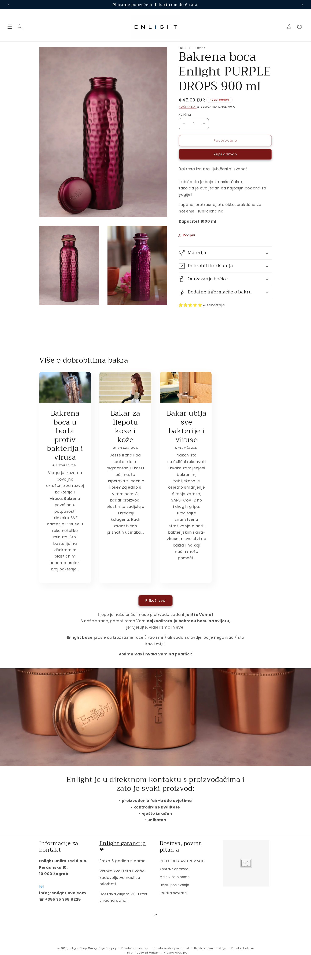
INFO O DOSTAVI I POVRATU (182, 861)
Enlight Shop (78, 948)
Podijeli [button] (189, 235)
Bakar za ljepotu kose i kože (125, 426)
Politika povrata (173, 893)
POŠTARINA (188, 106)
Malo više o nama (175, 877)
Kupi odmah (225, 154)
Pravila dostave (242, 948)
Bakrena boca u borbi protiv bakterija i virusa (65, 435)
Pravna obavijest (176, 952)
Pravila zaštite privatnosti (171, 948)
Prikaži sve (155, 600)
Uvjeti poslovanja (174, 885)
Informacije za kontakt (143, 952)
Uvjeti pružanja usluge (210, 948)
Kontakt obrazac (174, 869)
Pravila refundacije (135, 948)
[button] (10, 27)
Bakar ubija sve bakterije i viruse (186, 426)
